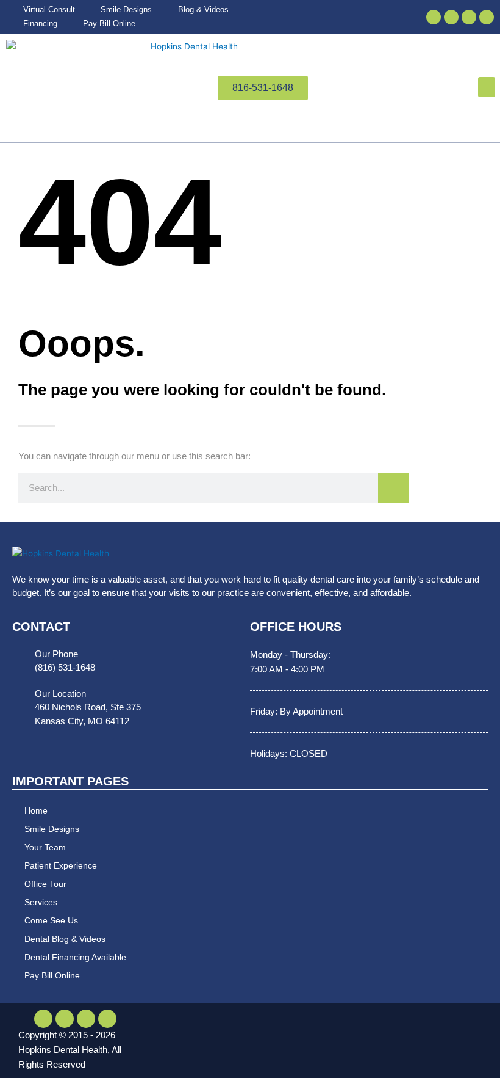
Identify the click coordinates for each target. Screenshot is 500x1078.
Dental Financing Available (75, 957)
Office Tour (45, 884)
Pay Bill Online (52, 975)
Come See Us (51, 920)
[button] (486, 87)
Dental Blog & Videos (64, 939)
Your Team (45, 847)
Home (36, 810)
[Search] (393, 488)
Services (40, 902)
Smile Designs (51, 829)
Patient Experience (60, 865)
